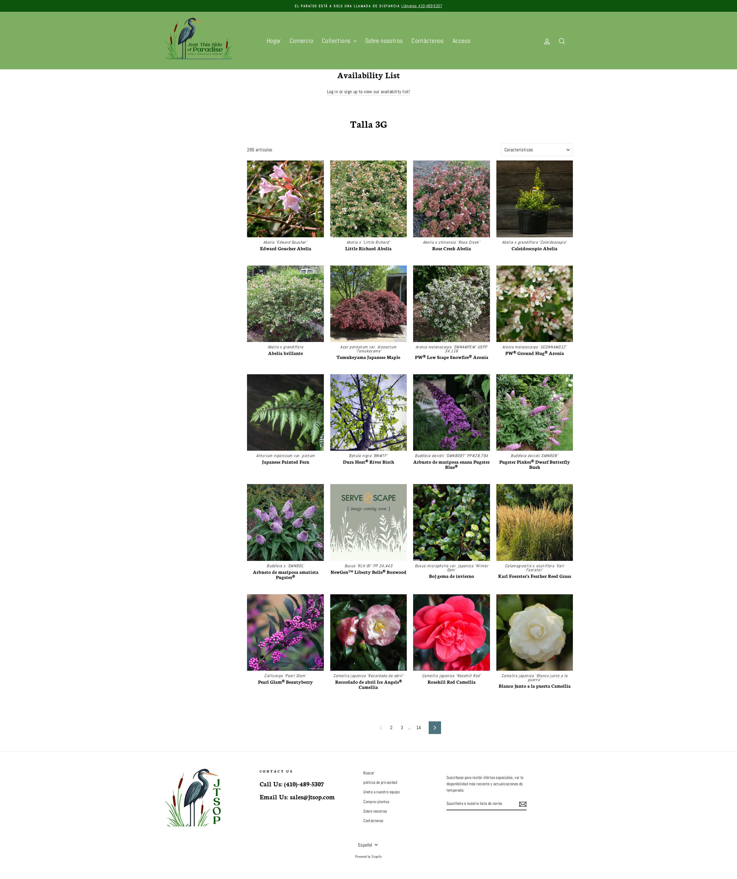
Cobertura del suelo (180, 181)
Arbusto (171, 167)
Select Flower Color (178, 228)
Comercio (301, 41)
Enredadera (174, 210)
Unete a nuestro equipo (381, 792)
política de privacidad (380, 782)
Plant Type (177, 147)
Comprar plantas (376, 801)
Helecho (171, 202)
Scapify (377, 856)
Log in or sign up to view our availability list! (368, 92)
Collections (337, 41)
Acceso (461, 41)
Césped (171, 195)
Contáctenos (427, 41)
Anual (169, 188)
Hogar (274, 41)
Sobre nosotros (384, 41)
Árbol (169, 159)
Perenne (171, 174)
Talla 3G (169, 218)
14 (418, 728)
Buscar (368, 773)
